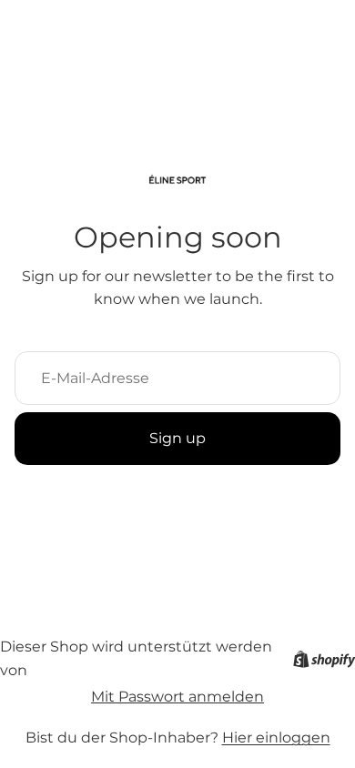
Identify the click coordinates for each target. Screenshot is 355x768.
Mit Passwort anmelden (177, 696)
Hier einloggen (276, 737)
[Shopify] (324, 659)
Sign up (177, 438)
